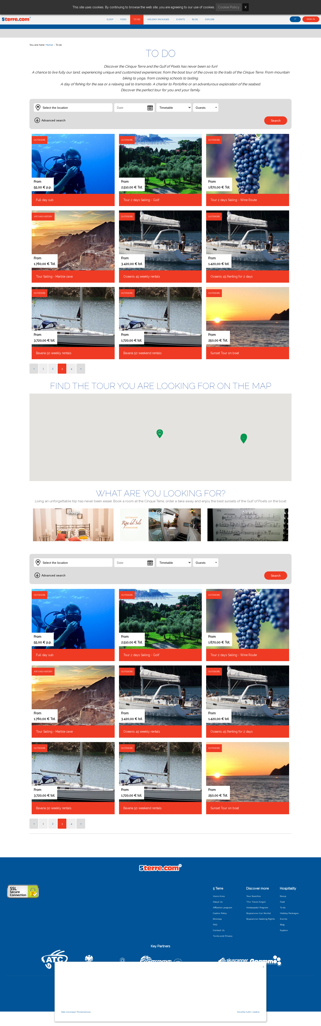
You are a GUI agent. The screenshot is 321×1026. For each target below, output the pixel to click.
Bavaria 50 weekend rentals (142, 353)
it (295, 19)
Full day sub (45, 200)
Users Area (219, 896)
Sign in (311, 19)
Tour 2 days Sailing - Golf (141, 200)
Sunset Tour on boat (225, 353)
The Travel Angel (256, 902)
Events (180, 19)
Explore (209, 19)
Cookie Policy (220, 913)
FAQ (215, 924)
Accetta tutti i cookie (248, 1012)
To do (136, 19)
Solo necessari (68, 1012)
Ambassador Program (257, 907)
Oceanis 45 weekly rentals (141, 276)
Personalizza (84, 1012)
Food (123, 19)
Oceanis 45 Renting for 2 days (232, 276)
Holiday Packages (158, 19)
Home (49, 44)
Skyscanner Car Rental (258, 913)
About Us (218, 902)
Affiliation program (222, 907)
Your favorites (253, 896)
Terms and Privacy (222, 936)
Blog (195, 19)
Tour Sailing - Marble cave (54, 276)
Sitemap (217, 919)
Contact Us (218, 930)
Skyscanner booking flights (260, 919)
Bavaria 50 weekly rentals (53, 353)
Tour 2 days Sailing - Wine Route (234, 200)
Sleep (110, 19)
